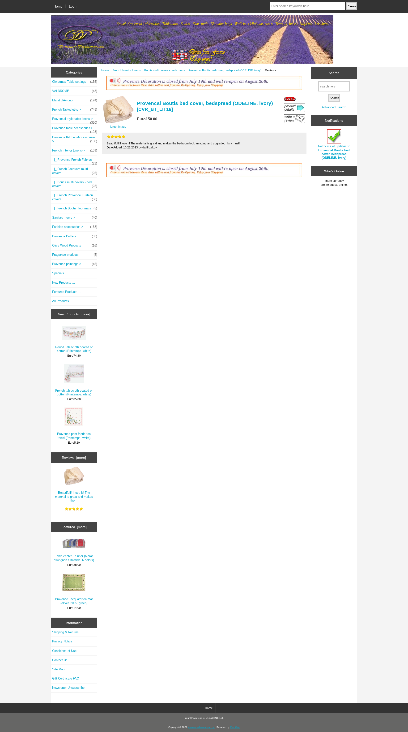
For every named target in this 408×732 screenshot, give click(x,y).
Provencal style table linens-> (74, 120)
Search (334, 73)
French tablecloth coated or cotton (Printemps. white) (74, 392)
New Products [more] (74, 314)
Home (58, 6)
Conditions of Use (64, 651)
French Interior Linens (127, 70)
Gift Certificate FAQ (65, 678)
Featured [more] (74, 527)
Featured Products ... (66, 292)
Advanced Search (334, 107)
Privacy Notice (62, 641)
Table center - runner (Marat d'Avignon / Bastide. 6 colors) (74, 558)
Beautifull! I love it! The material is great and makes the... (74, 496)
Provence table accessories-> (74, 129)
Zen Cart (235, 727)
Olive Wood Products (74, 245)
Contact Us (60, 660)
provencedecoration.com (201, 727)
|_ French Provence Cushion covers (74, 197)
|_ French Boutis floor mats (74, 208)
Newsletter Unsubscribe (68, 687)
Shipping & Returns (65, 632)
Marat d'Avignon (74, 100)
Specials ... (60, 273)
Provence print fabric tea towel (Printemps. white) (74, 435)
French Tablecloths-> (74, 109)
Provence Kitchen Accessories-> (74, 139)
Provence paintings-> (74, 264)
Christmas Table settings (74, 81)
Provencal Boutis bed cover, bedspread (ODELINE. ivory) (224, 70)
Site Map (58, 669)
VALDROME (74, 91)
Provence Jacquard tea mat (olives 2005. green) (74, 601)
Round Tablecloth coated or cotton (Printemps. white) (74, 349)
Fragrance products (74, 254)
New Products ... (63, 282)
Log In (73, 6)
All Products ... (62, 301)
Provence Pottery (74, 236)
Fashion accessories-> (74, 227)
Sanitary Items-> (74, 217)
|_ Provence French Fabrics (74, 161)
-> (74, 150)
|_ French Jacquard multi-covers (74, 170)
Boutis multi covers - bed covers (164, 70)
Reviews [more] (74, 457)
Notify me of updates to (334, 152)
